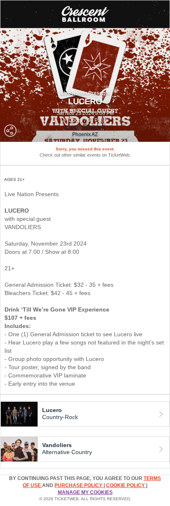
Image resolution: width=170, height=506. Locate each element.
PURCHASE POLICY (79, 485)
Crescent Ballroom (85, 127)
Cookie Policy (126, 485)
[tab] (85, 414)
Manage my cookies (85, 492)
